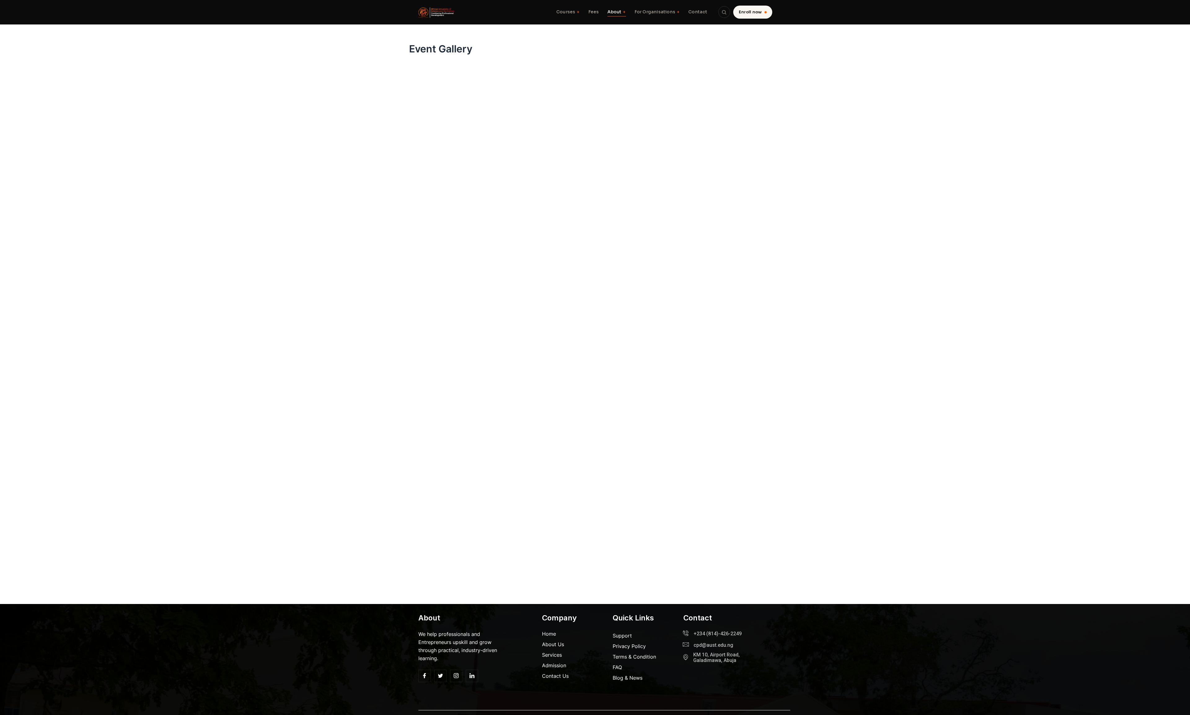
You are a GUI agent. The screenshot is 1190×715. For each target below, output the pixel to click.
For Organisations (657, 12)
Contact (697, 12)
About (616, 12)
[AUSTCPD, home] (437, 12)
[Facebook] (424, 676)
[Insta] (456, 676)
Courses (568, 12)
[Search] (724, 12)
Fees (593, 12)
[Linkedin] (472, 676)
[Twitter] (440, 676)
